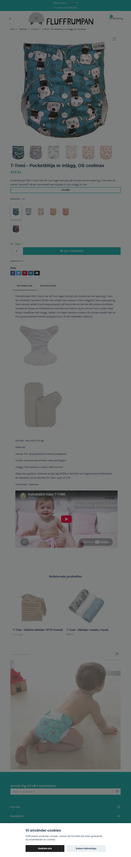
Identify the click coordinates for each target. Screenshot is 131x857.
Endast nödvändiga (86, 848)
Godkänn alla (45, 848)
